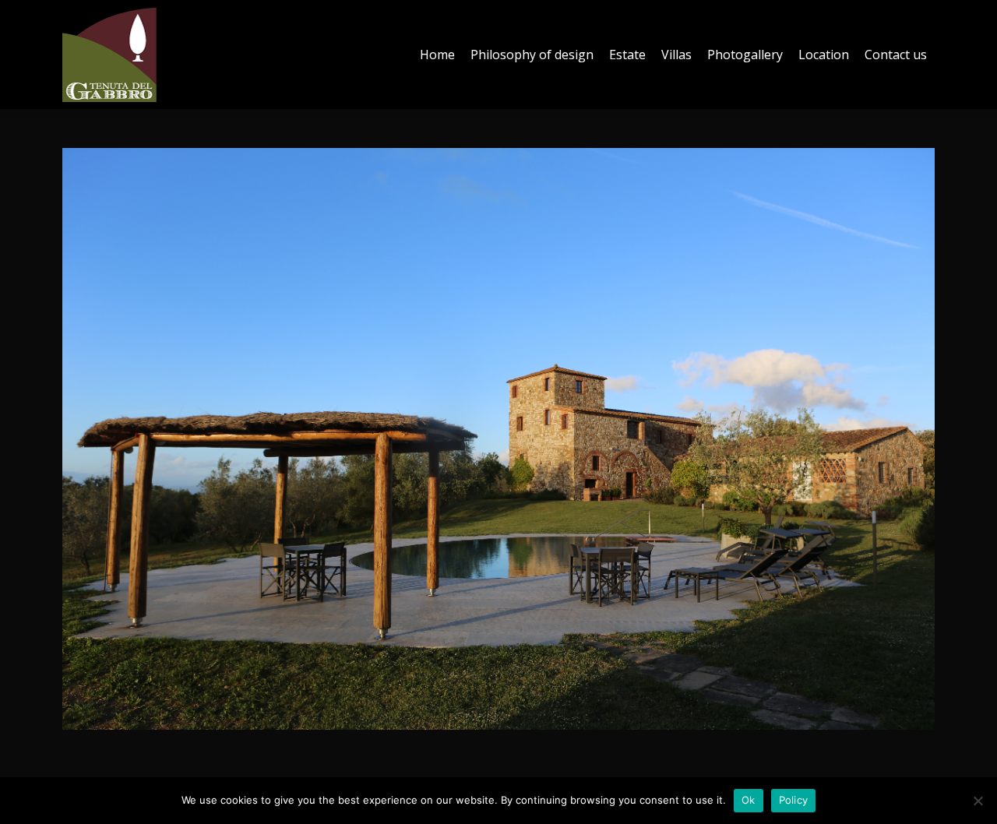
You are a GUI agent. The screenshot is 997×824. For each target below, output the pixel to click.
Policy (794, 800)
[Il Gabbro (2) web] (498, 439)
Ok (749, 800)
